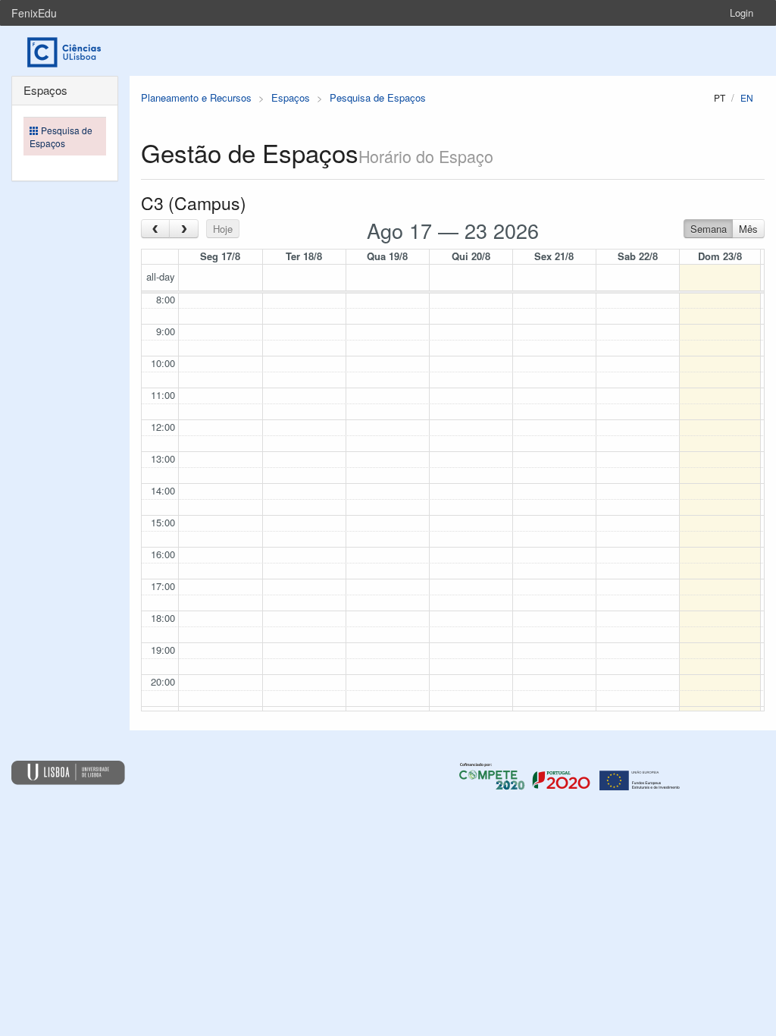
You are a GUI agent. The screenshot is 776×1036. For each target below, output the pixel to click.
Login (741, 12)
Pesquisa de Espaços (378, 97)
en (746, 97)
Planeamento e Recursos (196, 97)
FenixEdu (34, 12)
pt (719, 97)
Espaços (290, 97)
